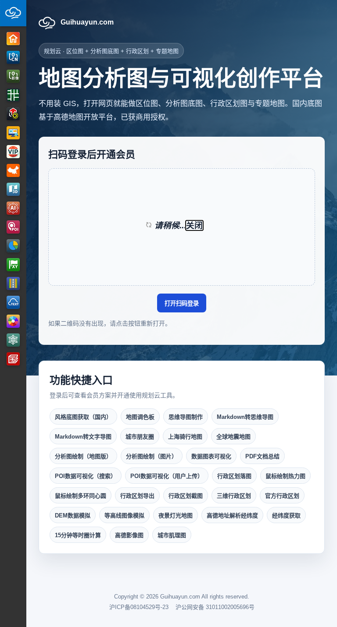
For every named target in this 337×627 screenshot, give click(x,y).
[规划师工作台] (13, 132)
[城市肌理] (13, 95)
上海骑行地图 (185, 436)
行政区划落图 (234, 476)
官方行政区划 (282, 495)
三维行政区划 (234, 495)
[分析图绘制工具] (13, 113)
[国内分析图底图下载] (13, 57)
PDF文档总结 (262, 456)
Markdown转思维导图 (245, 417)
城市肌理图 (172, 535)
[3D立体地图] (13, 189)
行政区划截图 (185, 495)
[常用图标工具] (13, 245)
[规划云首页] (13, 13)
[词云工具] (13, 302)
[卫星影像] (13, 76)
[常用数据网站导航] (13, 340)
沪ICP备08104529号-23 (138, 607)
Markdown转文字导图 (83, 436)
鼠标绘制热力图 (285, 476)
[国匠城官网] (13, 358)
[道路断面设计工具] (13, 283)
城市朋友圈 (139, 436)
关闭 (194, 225)
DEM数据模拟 (72, 515)
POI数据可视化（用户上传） (166, 476)
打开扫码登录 (182, 303)
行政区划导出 (137, 495)
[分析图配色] (13, 321)
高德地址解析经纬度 (232, 515)
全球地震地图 (233, 436)
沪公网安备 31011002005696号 (215, 607)
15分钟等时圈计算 (78, 535)
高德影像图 (129, 535)
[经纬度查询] (13, 264)
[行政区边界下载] (13, 170)
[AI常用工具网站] (13, 208)
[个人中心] (13, 151)
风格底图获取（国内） (83, 417)
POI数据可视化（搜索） (85, 476)
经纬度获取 (286, 515)
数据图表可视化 (211, 456)
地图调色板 (140, 417)
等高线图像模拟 (124, 515)
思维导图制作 (185, 417)
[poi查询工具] (13, 227)
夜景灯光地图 (175, 515)
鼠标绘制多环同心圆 (80, 495)
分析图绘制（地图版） (83, 456)
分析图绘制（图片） (151, 456)
